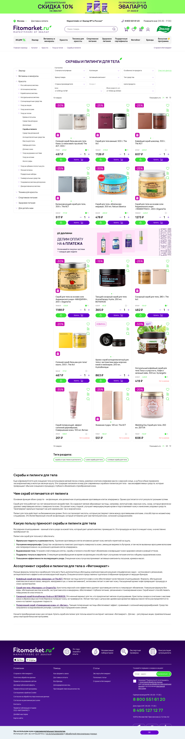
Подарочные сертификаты (121, 39)
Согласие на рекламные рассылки (27, 700)
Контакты (17, 704)
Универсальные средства (30, 178)
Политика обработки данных (24, 677)
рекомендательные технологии (50, 731)
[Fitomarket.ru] (32, 29)
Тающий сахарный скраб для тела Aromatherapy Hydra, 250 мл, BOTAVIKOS (111, 299)
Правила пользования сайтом (25, 681)
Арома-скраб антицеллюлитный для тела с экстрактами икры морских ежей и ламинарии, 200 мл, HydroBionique (112, 363)
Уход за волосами (27, 109)
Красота (64, 40)
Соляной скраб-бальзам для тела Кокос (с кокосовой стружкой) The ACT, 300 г (71, 143)
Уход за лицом (26, 105)
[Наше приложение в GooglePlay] (31, 660)
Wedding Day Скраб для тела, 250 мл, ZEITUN (150, 426)
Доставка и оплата (39, 21)
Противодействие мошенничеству (66, 689)
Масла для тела (29, 141)
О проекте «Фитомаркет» (23, 673)
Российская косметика (29, 85)
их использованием (55, 733)
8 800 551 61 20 (132, 21)
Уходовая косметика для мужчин (33, 182)
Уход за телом (26, 113)
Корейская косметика (29, 93)
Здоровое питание (107, 39)
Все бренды (57, 681)
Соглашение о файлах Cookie (25, 692)
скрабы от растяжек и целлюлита (68, 459)
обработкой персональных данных (81, 733)
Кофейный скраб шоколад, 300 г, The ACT (150, 142)
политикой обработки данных (151, 682)
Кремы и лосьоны (29, 117)
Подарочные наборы (28, 174)
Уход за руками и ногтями (32, 153)
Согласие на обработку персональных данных (31, 696)
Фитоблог (135, 40)
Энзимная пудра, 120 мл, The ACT (110, 425)
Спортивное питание (92, 39)
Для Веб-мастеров (21, 714)
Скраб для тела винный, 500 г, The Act (111, 142)
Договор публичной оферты (24, 685)
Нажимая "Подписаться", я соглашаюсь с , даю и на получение (154, 684)
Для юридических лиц (61, 685)
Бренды (150, 40)
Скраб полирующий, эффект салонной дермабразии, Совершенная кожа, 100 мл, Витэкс (72, 427)
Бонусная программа (163, 39)
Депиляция (27, 125)
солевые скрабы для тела (117, 459)
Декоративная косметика (30, 186)
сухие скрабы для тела (94, 459)
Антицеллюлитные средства (34, 137)
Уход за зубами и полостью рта (32, 166)
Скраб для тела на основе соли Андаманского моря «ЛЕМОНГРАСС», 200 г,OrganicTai (150, 206)
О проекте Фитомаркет (162, 48)
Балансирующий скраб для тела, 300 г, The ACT (71, 205)
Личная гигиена (27, 170)
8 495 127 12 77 (148, 710)
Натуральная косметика (30, 97)
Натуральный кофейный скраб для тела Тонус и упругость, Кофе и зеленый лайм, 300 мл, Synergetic (151, 370)
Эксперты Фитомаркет (102, 673)
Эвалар (35, 40)
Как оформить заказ (61, 673)
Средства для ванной (31, 133)
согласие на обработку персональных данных (154, 685)
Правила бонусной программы (25, 689)
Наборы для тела (29, 145)
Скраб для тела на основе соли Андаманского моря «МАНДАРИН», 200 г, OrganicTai (72, 299)
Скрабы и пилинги (30, 129)
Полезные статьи (99, 677)
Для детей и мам (26, 208)
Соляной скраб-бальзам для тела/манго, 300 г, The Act (71, 363)
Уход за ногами (28, 157)
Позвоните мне (157, 21)
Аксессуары (27, 161)
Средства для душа (30, 121)
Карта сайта (18, 718)
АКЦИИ (19, 40)
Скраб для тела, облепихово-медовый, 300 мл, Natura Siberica (110, 205)
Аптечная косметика (28, 89)
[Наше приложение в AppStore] (19, 660)
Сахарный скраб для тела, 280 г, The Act (152, 297)
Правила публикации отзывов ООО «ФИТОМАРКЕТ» (25, 709)
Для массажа (28, 149)
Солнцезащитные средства (31, 101)
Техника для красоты (78, 39)
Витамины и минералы (49, 39)
